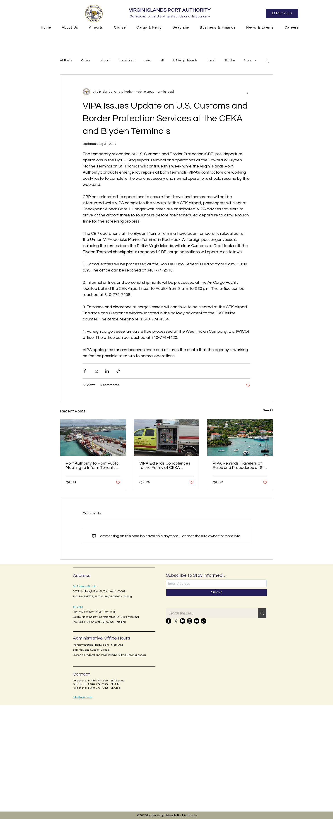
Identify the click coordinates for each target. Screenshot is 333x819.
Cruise (86, 60)
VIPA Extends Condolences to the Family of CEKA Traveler (164, 465)
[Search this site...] (262, 613)
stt (162, 60)
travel (211, 60)
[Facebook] (168, 621)
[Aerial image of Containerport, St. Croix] (93, 437)
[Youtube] (196, 621)
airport (104, 60)
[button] (70, 27)
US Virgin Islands (185, 60)
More (247, 60)
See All (268, 410)
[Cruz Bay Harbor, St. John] (240, 437)
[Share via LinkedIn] (107, 371)
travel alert (126, 60)
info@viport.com (82, 697)
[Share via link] (118, 371)
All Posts (66, 60)
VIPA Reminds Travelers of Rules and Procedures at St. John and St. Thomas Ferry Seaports (239, 465)
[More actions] (247, 91)
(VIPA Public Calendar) (131, 655)
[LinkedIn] (182, 621)
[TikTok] (203, 621)
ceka (147, 60)
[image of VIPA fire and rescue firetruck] (166, 437)
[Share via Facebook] (85, 371)
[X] (175, 621)
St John (229, 60)
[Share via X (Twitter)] (96, 371)
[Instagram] (189, 621)
